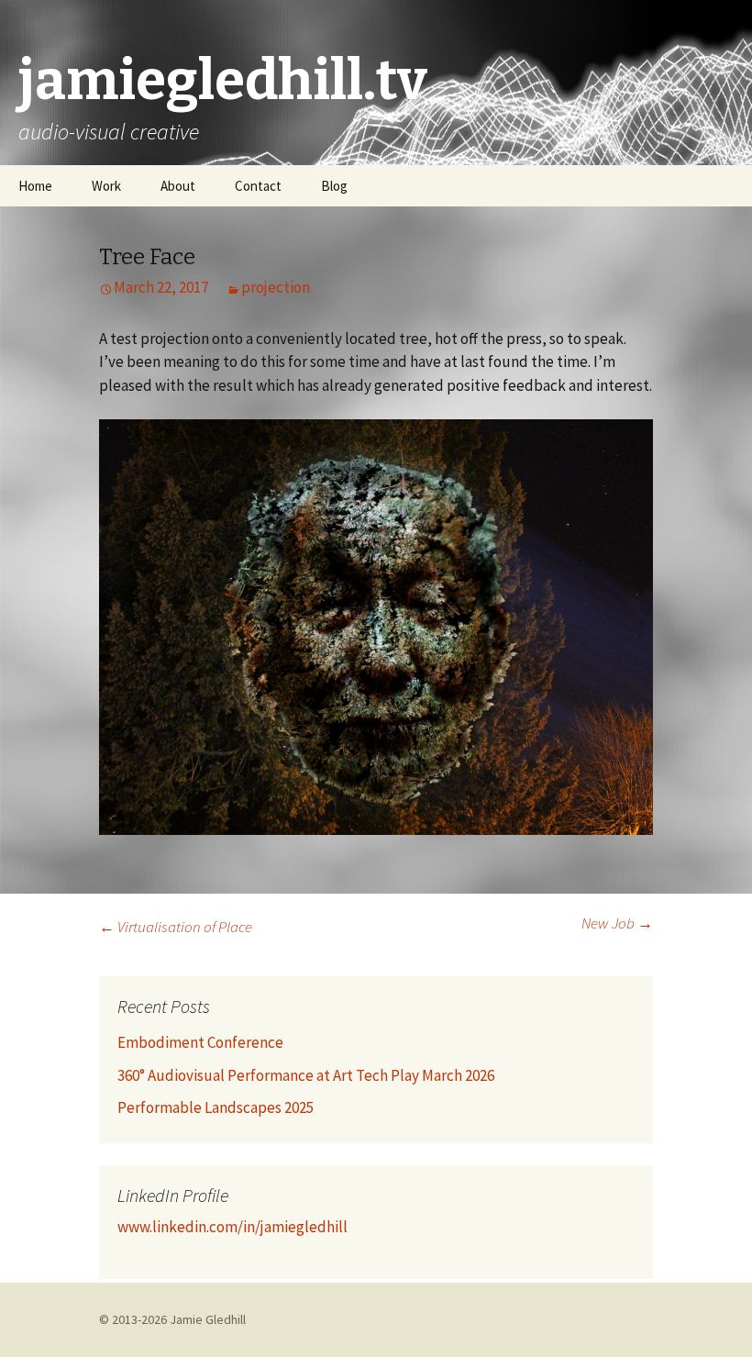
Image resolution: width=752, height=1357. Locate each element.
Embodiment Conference (200, 1042)
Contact (258, 186)
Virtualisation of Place (175, 927)
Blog (334, 186)
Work (106, 186)
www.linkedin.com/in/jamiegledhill (232, 1227)
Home (35, 186)
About (177, 186)
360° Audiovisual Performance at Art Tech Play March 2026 (305, 1075)
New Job (617, 923)
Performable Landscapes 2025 (215, 1107)
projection (275, 287)
